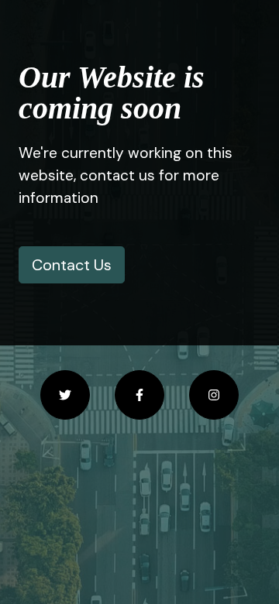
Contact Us (72, 265)
